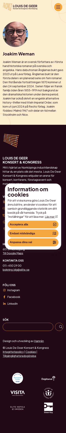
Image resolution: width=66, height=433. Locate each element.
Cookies (31, 352)
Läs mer (50, 216)
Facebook (13, 297)
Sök (6, 319)
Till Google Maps (13, 253)
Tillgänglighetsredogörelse (19, 356)
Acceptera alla (19, 224)
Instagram (13, 290)
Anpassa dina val (21, 242)
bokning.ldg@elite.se (16, 269)
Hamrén (39, 341)
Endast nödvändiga (22, 233)
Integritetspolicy (13, 352)
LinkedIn (12, 303)
